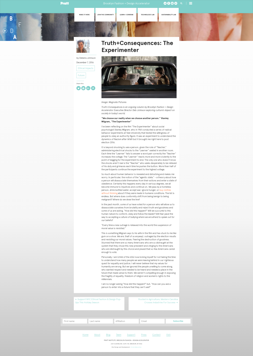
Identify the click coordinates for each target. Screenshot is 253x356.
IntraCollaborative (136, 347)
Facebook (168, 3)
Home (85, 334)
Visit (168, 334)
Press (144, 334)
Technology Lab (147, 15)
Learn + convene (126, 15)
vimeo (175, 3)
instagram (172, 3)
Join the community (105, 15)
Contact (156, 334)
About (97, 334)
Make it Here (84, 15)
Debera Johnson (87, 58)
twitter (165, 3)
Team (118, 334)
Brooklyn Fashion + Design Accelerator (126, 3)
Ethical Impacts (85, 68)
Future (81, 75)
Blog (108, 334)
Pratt (65, 3)
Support (131, 334)
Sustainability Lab (168, 15)
